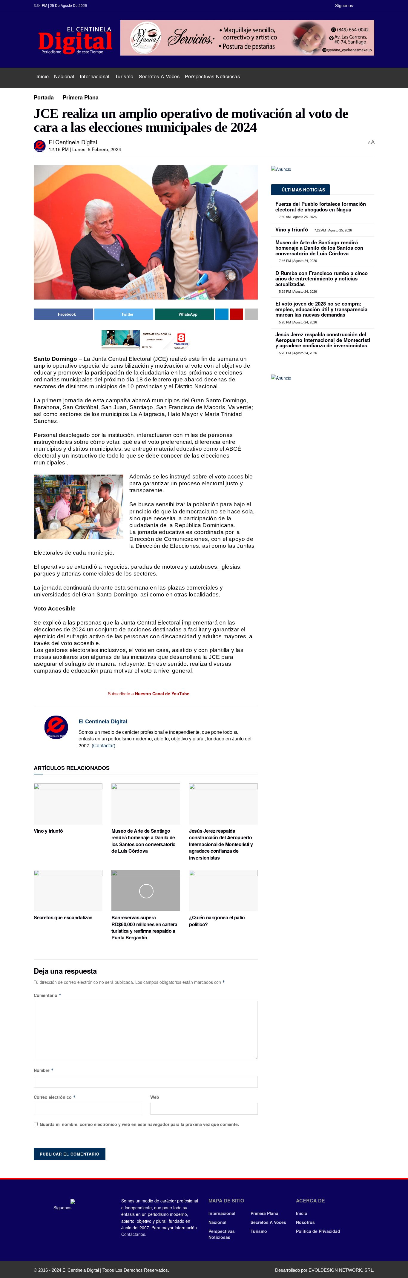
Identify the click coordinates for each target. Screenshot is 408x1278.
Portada (44, 97)
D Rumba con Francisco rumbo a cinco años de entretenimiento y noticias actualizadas (321, 278)
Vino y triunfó (48, 830)
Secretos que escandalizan (63, 917)
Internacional (95, 76)
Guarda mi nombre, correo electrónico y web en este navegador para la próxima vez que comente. (139, 1124)
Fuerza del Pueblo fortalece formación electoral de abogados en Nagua (320, 206)
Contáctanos (133, 1234)
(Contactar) (103, 745)
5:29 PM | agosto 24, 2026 (297, 291)
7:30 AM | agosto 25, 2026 (297, 217)
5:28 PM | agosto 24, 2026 (297, 322)
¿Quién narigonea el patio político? (217, 920)
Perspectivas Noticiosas (212, 76)
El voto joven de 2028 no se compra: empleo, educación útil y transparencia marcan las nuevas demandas (321, 309)
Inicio (42, 76)
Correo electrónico (55, 1097)
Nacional (64, 76)
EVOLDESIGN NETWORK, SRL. (341, 1270)
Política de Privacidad (318, 1231)
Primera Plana (81, 97)
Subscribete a (148, 693)
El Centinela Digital (73, 142)
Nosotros (305, 1222)
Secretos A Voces (159, 76)
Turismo (124, 76)
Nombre (44, 1070)
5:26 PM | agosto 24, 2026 (297, 353)
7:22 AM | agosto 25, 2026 (332, 230)
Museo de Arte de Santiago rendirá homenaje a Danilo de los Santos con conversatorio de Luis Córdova (143, 840)
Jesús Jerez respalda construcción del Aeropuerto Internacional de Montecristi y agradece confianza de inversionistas (221, 844)
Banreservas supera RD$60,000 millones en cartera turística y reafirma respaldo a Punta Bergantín (144, 927)
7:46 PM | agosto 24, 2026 (297, 261)
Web (154, 1097)
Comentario (48, 995)
